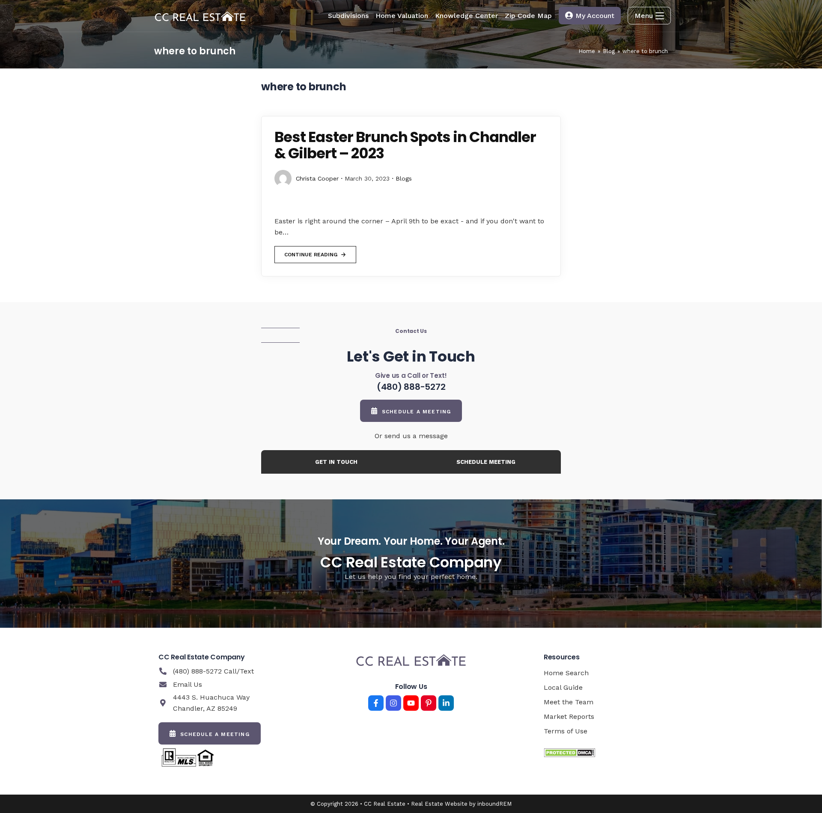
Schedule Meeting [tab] (485, 462)
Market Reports (569, 716)
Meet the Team (568, 702)
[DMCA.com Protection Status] (569, 752)
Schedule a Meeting (416, 412)
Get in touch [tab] (336, 462)
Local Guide (563, 687)
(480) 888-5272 (411, 387)
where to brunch (645, 51)
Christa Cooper (317, 178)
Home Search (566, 673)
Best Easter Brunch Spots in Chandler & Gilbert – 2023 (405, 145)
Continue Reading (310, 252)
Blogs (404, 178)
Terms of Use (565, 731)
